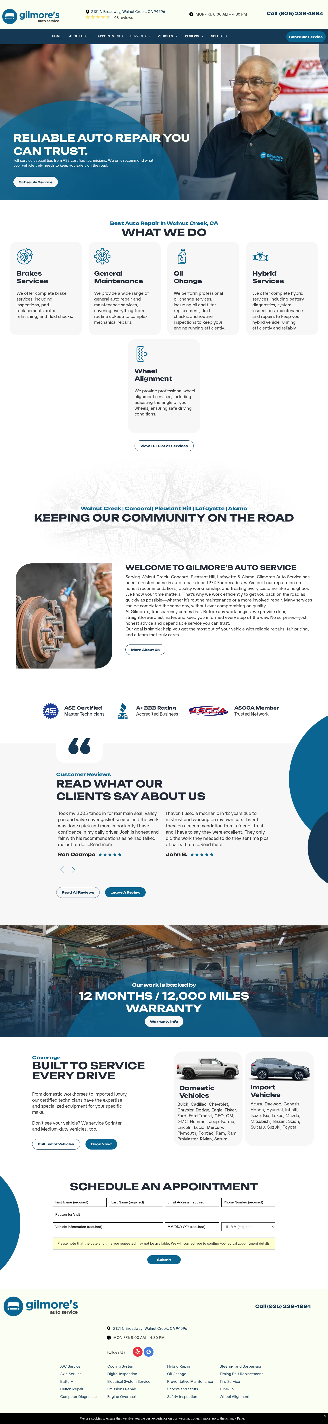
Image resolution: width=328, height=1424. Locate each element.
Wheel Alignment (234, 1396)
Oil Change (176, 1373)
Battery (66, 1381)
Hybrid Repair (179, 1366)
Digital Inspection (122, 1373)
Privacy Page (234, 1418)
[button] (73, 870)
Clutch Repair (71, 1389)
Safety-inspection (182, 1396)
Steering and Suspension (241, 1366)
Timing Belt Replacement (241, 1373)
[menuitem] (57, 37)
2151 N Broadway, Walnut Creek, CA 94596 (128, 11)
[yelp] (138, 1352)
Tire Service (230, 1381)
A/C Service (70, 1366)
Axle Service (71, 1373)
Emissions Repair (121, 1389)
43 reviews (123, 17)
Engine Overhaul (121, 1396)
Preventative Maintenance (190, 1381)
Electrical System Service (128, 1381)
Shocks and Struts (182, 1389)
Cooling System (120, 1366)
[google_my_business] (149, 1352)
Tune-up (227, 1389)
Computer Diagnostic (78, 1396)
